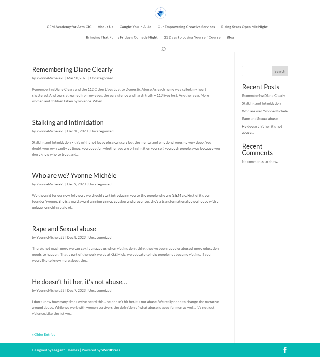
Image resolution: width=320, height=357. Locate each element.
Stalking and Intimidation (68, 122)
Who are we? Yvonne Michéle (74, 175)
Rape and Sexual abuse (64, 229)
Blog (230, 37)
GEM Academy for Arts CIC (69, 27)
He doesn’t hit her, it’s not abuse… (79, 282)
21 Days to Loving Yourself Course (192, 37)
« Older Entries (43, 334)
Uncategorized (101, 78)
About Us (105, 27)
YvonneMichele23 (50, 78)
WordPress (110, 350)
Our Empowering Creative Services (186, 27)
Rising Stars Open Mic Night (244, 27)
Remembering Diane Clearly (72, 69)
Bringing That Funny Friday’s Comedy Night (122, 37)
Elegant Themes (65, 350)
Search (279, 71)
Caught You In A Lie (135, 27)
